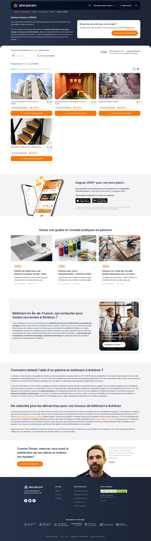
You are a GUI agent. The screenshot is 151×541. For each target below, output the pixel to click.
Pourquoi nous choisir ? (103, 5)
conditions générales (112, 209)
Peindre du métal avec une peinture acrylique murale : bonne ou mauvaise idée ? (30, 274)
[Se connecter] (136, 5)
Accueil (16, 12)
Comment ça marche (81, 491)
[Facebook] (25, 500)
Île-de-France (110, 419)
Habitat (57, 491)
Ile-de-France (43, 12)
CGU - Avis (64, 536)
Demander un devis (80, 498)
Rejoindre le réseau (80, 494)
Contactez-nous (79, 502)
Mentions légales (52, 536)
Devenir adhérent (80, 506)
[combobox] (23, 55)
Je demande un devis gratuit (125, 33)
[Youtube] (30, 500)
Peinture (34, 12)
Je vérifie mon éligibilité (28, 464)
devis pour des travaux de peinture (30, 417)
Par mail (103, 500)
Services (58, 494)
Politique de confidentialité (79, 536)
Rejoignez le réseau (113, 345)
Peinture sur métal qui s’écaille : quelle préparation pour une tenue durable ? (119, 274)
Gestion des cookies (98, 536)
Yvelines (52, 12)
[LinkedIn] (34, 500)
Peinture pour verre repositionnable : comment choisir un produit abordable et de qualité (75, 274)
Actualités (58, 498)
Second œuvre (25, 12)
